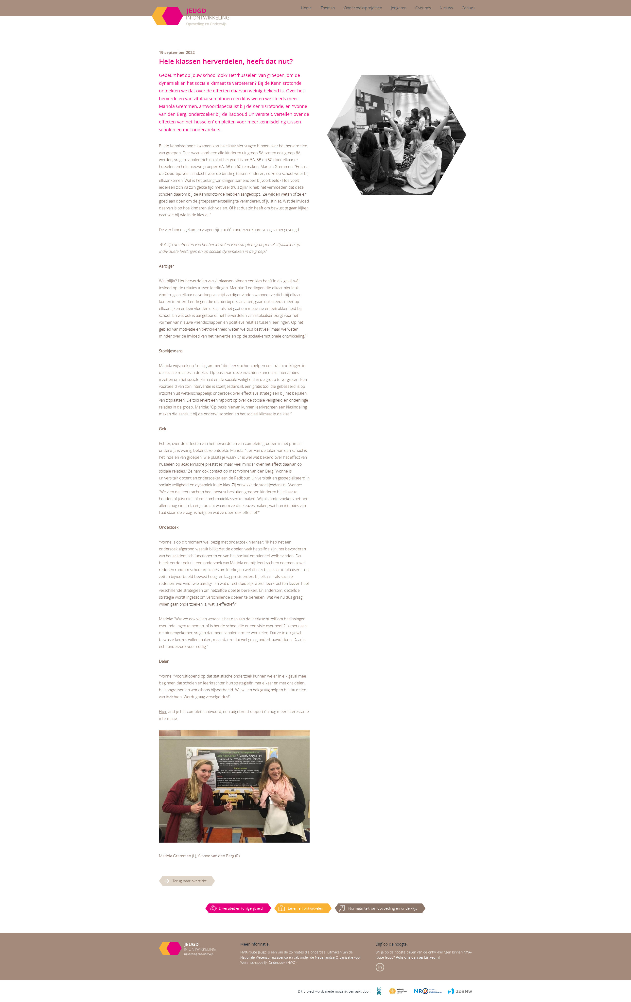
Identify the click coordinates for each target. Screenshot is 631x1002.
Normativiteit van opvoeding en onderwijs (382, 908)
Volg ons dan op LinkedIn (417, 957)
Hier (163, 711)
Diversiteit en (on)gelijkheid (241, 908)
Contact (468, 8)
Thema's (328, 8)
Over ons (423, 8)
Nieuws (446, 8)
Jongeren (398, 8)
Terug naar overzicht (190, 880)
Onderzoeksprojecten (363, 8)
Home (306, 8)
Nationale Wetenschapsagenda (264, 957)
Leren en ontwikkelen (305, 908)
